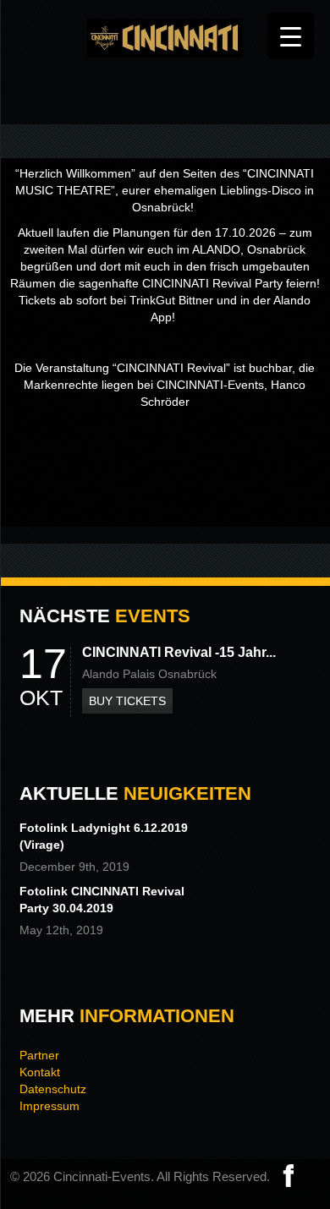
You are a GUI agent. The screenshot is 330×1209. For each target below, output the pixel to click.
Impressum (49, 1106)
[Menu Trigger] (290, 36)
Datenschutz (52, 1089)
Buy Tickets (127, 701)
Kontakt (39, 1072)
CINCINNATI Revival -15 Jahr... (179, 652)
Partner (39, 1055)
